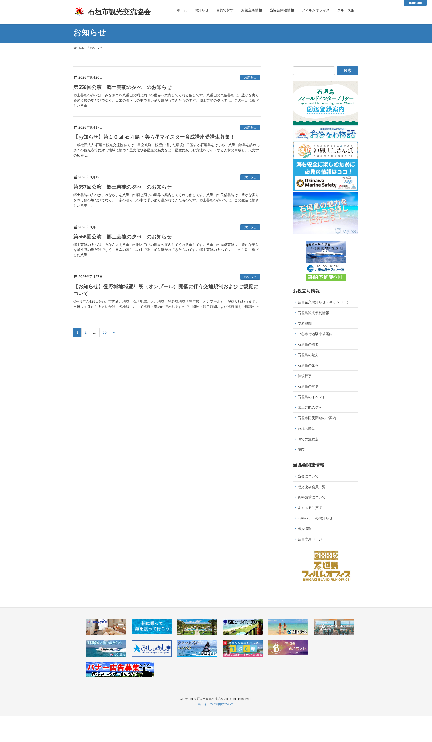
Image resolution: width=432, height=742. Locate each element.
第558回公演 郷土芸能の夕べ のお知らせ (123, 87)
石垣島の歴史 (308, 386)
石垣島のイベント (312, 397)
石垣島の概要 (308, 344)
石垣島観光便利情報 (313, 313)
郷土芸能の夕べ (310, 407)
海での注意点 (308, 439)
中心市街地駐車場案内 (315, 334)
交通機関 (305, 323)
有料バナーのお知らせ (315, 518)
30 (105, 332)
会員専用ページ (310, 539)
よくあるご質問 (310, 508)
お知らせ (250, 77)
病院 (301, 450)
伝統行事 (305, 376)
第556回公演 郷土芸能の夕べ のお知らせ (123, 236)
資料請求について (312, 497)
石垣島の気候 (308, 365)
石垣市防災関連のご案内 (317, 418)
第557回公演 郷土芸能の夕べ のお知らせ (123, 187)
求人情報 (305, 529)
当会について (308, 476)
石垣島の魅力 (308, 355)
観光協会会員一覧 (312, 487)
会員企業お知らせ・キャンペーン (324, 302)
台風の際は (306, 429)
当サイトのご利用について (216, 704)
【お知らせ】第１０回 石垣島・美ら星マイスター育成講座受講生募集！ (154, 137)
